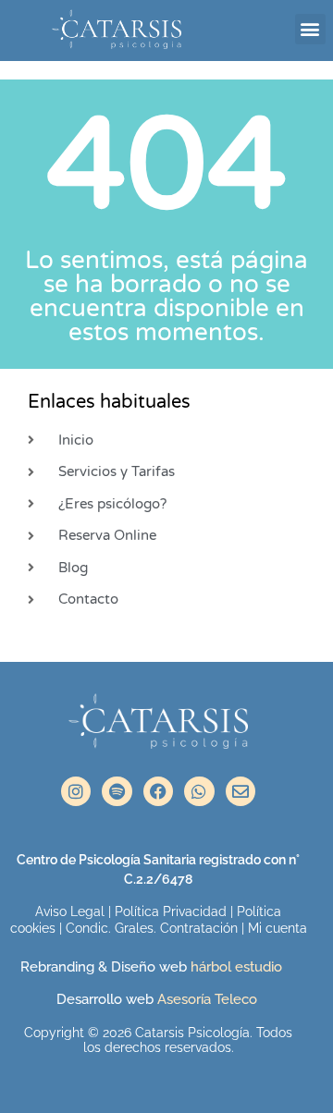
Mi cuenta (277, 928)
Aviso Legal (70, 911)
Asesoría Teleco (205, 999)
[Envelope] (240, 791)
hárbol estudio (238, 967)
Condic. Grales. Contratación (152, 928)
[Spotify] (116, 791)
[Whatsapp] (199, 791)
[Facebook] (158, 791)
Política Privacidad (171, 911)
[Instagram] (76, 791)
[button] (310, 29)
